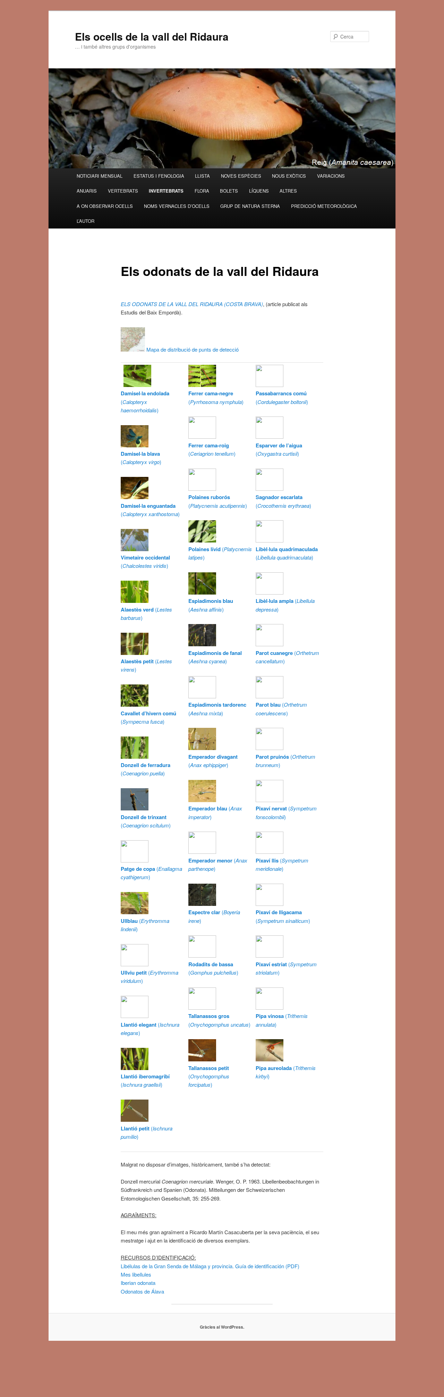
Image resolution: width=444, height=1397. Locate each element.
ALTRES (288, 190)
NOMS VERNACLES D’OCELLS (177, 206)
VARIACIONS (331, 175)
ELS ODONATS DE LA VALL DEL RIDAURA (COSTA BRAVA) (192, 304)
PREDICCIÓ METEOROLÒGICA (324, 206)
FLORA (202, 190)
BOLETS (229, 190)
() (145, 401)
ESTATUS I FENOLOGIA (159, 175)
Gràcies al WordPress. (222, 1327)
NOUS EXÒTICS (289, 175)
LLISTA (202, 175)
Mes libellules (136, 1274)
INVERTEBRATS (166, 190)
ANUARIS (87, 190)
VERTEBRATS (123, 190)
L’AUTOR (85, 221)
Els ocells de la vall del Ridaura (152, 36)
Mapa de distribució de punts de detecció (192, 349)
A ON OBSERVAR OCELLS (105, 206)
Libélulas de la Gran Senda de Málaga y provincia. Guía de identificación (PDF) (210, 1266)
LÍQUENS (259, 190)
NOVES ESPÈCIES (241, 175)
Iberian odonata (138, 1282)
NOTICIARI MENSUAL (99, 175)
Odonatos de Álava (142, 1291)
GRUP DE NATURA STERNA (250, 206)
